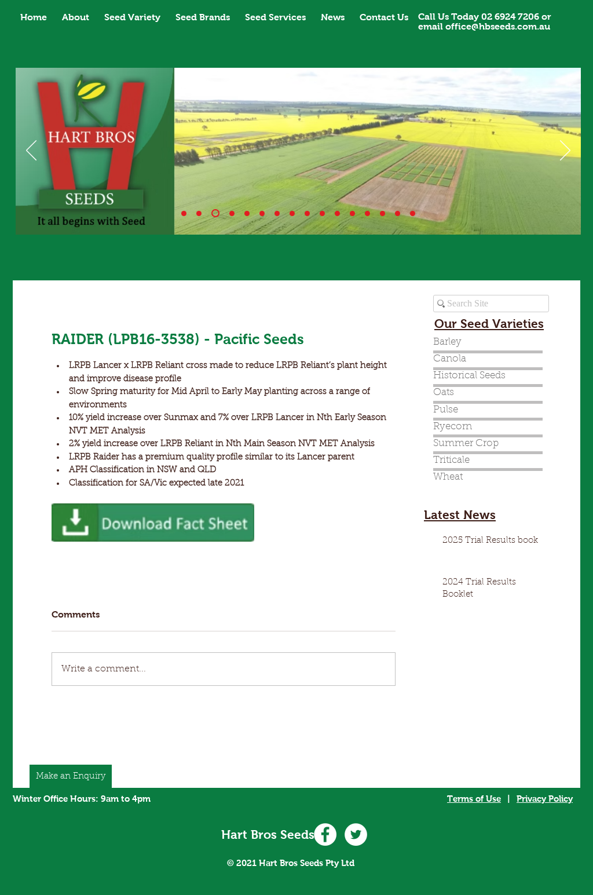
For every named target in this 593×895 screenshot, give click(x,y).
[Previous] (31, 151)
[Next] (565, 151)
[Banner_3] (232, 213)
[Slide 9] (322, 213)
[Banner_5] (262, 213)
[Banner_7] (292, 213)
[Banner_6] (277, 213)
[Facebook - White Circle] (325, 834)
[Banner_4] (247, 213)
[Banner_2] (215, 213)
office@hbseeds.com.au (497, 26)
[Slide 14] (367, 213)
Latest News (460, 514)
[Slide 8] (307, 213)
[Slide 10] (199, 213)
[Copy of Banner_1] (352, 213)
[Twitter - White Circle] (356, 834)
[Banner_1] (183, 213)
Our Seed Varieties (489, 323)
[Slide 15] (397, 213)
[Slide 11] (337, 213)
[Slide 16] (412, 213)
